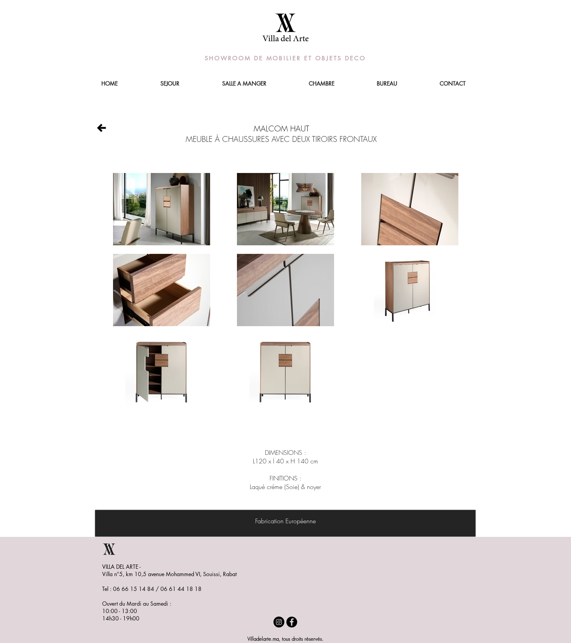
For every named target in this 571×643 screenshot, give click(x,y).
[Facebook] (291, 622)
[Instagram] (278, 622)
